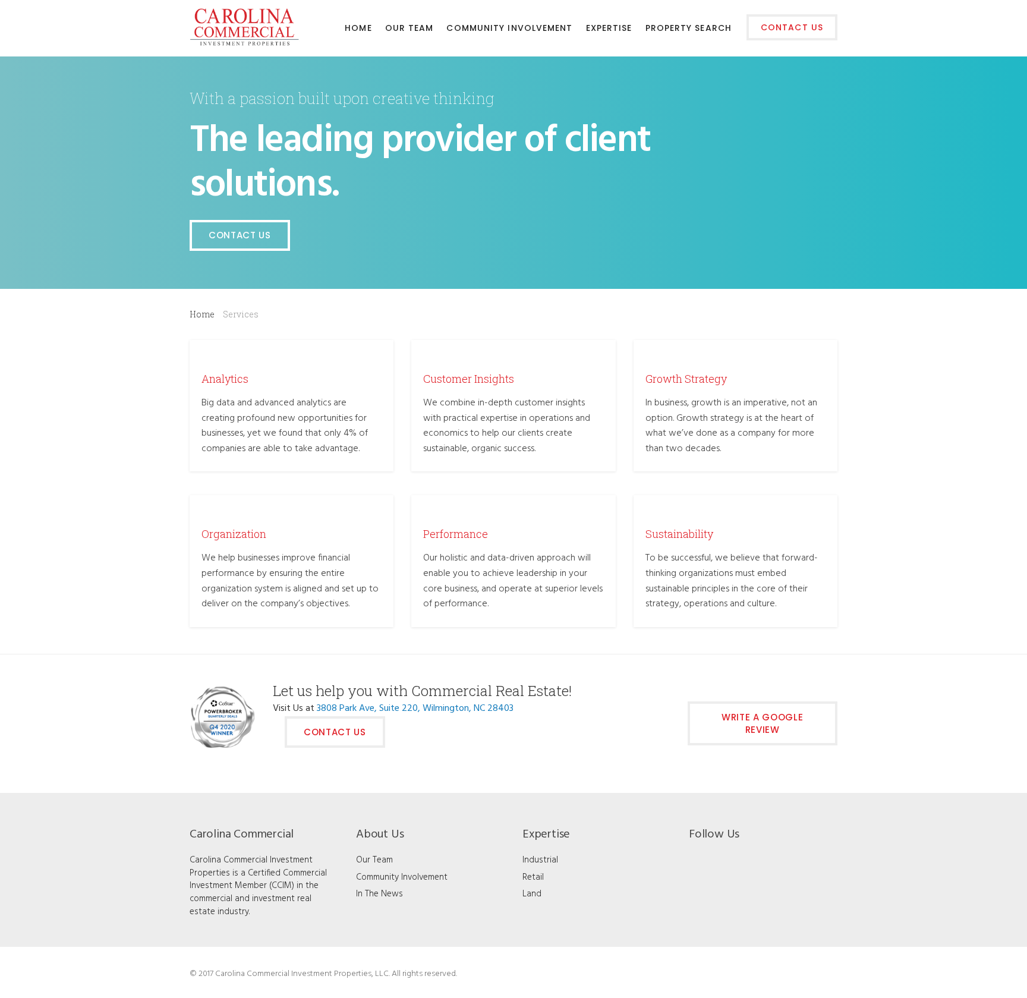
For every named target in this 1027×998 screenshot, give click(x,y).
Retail (533, 877)
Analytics (224, 379)
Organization (233, 534)
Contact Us (240, 235)
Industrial (540, 860)
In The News (379, 894)
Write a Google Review (762, 723)
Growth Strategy (686, 379)
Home (202, 314)
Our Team (374, 860)
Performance (455, 534)
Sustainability (679, 534)
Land (531, 894)
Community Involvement (402, 877)
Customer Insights (468, 379)
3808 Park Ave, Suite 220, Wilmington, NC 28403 (415, 708)
